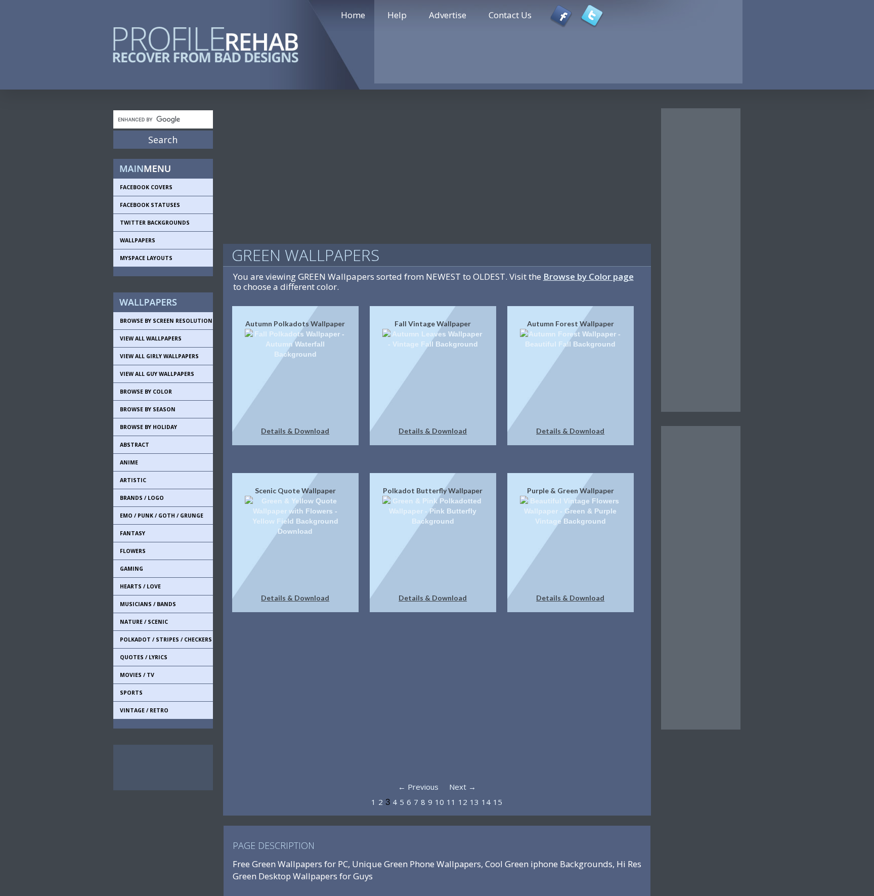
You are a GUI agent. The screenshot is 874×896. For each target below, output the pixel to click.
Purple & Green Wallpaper (570, 490)
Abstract (134, 444)
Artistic (133, 480)
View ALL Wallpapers (151, 338)
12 (462, 802)
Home (353, 15)
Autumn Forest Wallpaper (570, 323)
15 (497, 802)
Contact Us (510, 15)
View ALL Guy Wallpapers (157, 373)
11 (451, 802)
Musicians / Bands (148, 604)
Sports (131, 692)
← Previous (418, 787)
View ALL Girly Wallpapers (159, 356)
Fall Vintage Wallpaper (433, 323)
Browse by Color (146, 391)
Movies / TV (137, 674)
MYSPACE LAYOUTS (146, 258)
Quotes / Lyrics (143, 657)
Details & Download (295, 430)
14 (486, 802)
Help (397, 15)
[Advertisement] (158, 767)
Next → (462, 787)
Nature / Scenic (144, 621)
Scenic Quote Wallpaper (295, 490)
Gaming (131, 568)
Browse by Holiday (148, 427)
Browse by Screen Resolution (166, 320)
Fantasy (132, 533)
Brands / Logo (142, 497)
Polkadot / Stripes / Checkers (166, 639)
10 (439, 802)
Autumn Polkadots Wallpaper (295, 323)
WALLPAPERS (137, 240)
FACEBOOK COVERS (146, 187)
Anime (129, 462)
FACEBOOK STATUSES (150, 204)
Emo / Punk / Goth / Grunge (161, 515)
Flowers (133, 550)
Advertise (447, 15)
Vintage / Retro (144, 710)
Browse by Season (148, 409)
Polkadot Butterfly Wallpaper (433, 490)
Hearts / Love (140, 586)
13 (474, 802)
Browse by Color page (588, 276)
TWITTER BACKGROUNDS (155, 222)
